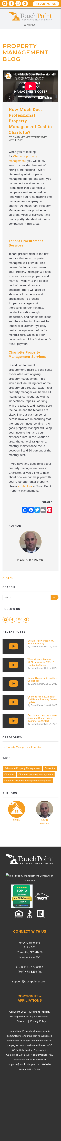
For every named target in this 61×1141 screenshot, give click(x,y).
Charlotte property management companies (27, 780)
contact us (25, 486)
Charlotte (9, 774)
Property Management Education (24, 747)
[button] (5, 3)
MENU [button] (30, 24)
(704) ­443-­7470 (26, 966)
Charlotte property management (35, 774)
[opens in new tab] (29, 878)
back (9, 578)
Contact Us (47, 4)
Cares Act (50, 768)
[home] (30, 15)
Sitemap (21, 1021)
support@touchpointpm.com (29, 981)
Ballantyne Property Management (22, 768)
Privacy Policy (38, 1021)
